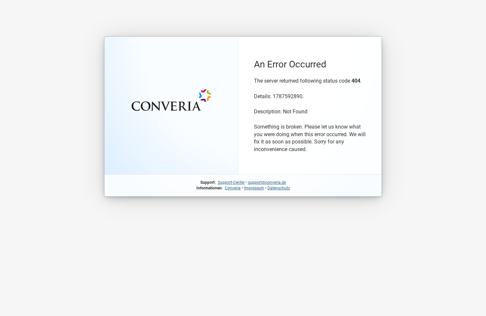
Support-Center (231, 182)
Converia (233, 188)
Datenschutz (278, 188)
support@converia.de (267, 182)
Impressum (254, 188)
